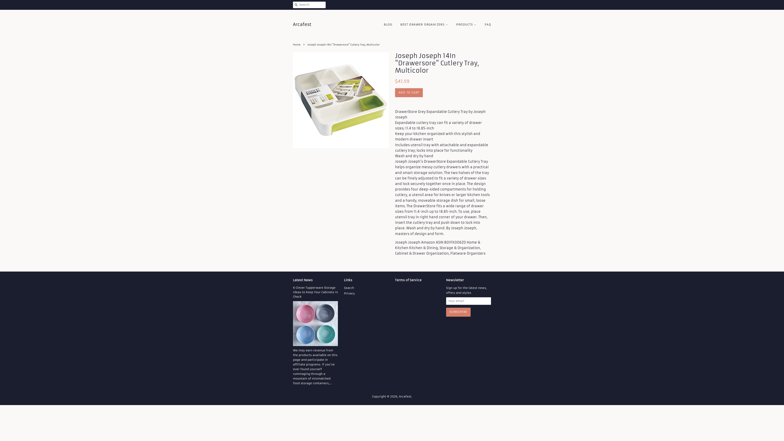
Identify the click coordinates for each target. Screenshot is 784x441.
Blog (388, 24)
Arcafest (405, 396)
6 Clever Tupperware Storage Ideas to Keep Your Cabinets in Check (315, 292)
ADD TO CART (409, 92)
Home (297, 44)
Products (465, 24)
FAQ (488, 24)
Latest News (303, 280)
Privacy (349, 293)
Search (349, 288)
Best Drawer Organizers (422, 24)
